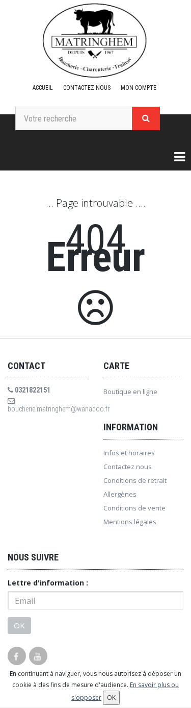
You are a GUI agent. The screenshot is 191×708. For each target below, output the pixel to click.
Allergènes (120, 494)
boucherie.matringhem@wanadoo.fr (48, 409)
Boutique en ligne (130, 391)
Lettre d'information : (48, 583)
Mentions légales (129, 521)
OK (19, 625)
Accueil (43, 87)
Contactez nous (87, 87)
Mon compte (138, 87)
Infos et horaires (129, 452)
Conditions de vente (134, 507)
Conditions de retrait (135, 480)
